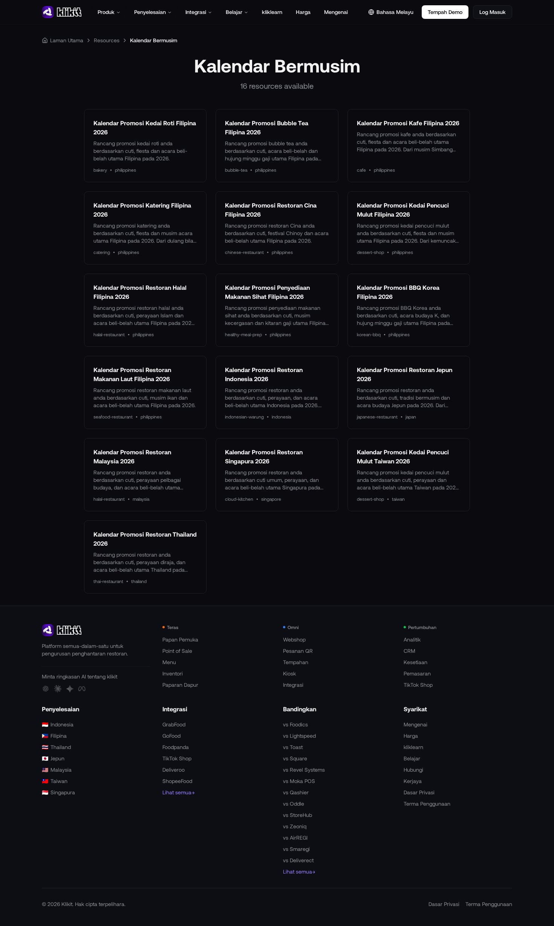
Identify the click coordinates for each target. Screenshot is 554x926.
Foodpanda (175, 747)
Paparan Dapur (180, 684)
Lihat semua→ (178, 792)
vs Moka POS (299, 781)
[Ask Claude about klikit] (57, 688)
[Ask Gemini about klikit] (69, 688)
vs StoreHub (297, 815)
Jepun (53, 758)
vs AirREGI (295, 837)
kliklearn (272, 12)
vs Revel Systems (304, 769)
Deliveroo (173, 769)
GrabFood (173, 724)
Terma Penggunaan (427, 803)
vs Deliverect (298, 860)
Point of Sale (177, 651)
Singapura (58, 792)
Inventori (172, 673)
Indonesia (57, 724)
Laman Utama (66, 40)
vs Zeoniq (294, 826)
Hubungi (413, 769)
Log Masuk (492, 12)
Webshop (294, 639)
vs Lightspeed (299, 735)
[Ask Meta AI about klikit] (82, 688)
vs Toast (293, 747)
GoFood (171, 735)
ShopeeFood (177, 781)
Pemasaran (417, 673)
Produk (106, 12)
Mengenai (336, 12)
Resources (106, 40)
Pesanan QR (298, 651)
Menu (169, 662)
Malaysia (57, 769)
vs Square (295, 758)
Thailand (56, 747)
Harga (303, 12)
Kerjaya (413, 781)
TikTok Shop (418, 684)
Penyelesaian (150, 12)
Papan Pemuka (180, 639)
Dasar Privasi (419, 792)
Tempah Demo (445, 12)
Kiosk (289, 673)
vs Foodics (295, 724)
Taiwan (54, 781)
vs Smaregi (296, 849)
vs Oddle (293, 803)
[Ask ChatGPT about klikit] (45, 688)
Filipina (54, 735)
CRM (409, 651)
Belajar (234, 12)
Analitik (412, 639)
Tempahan (295, 662)
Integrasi (195, 12)
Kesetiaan (415, 662)
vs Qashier (296, 792)
